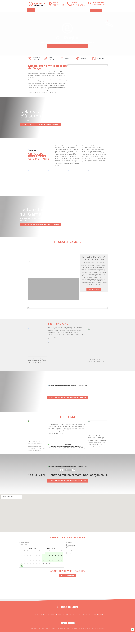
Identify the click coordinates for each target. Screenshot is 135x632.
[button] (29, 261)
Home (31, 10)
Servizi (49, 10)
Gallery (57, 10)
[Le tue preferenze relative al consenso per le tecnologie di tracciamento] (132, 629)
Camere (40, 10)
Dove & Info (68, 10)
